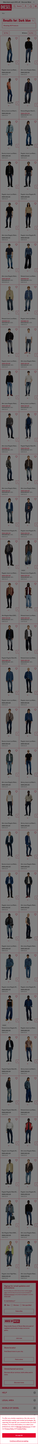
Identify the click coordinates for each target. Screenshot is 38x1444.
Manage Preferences (23, 1426)
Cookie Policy (21, 1429)
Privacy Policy (9, 1429)
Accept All (19, 1435)
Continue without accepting (19, 1441)
